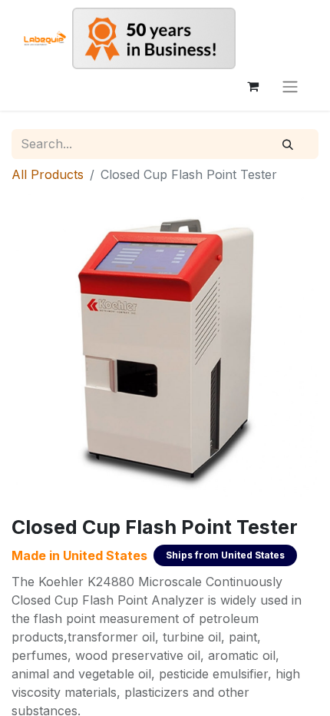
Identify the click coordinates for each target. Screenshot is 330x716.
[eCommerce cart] (252, 86)
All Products (48, 174)
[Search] (287, 144)
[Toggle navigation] (290, 86)
